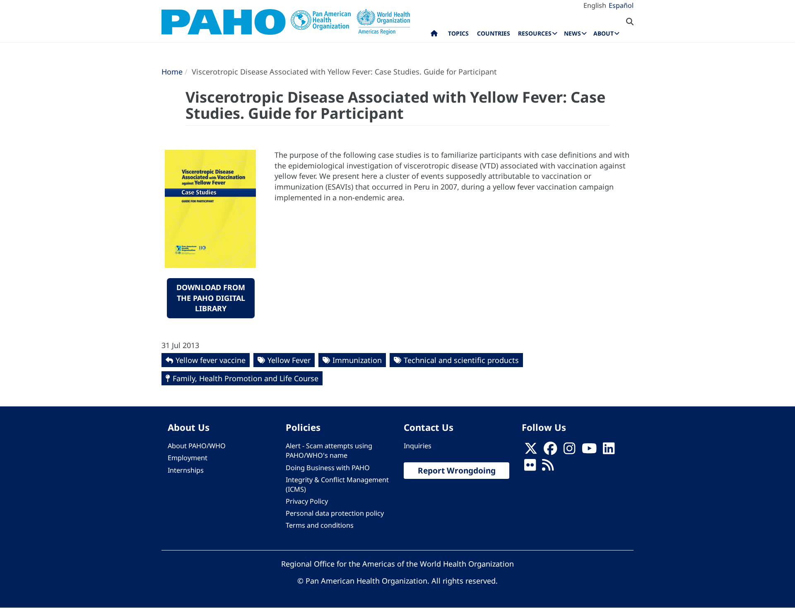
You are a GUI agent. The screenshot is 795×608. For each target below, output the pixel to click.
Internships (186, 470)
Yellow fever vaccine (211, 360)
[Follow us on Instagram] (569, 450)
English (594, 5)
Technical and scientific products (461, 360)
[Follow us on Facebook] (550, 450)
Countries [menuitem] (493, 33)
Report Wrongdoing (457, 470)
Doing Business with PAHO (328, 467)
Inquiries (417, 445)
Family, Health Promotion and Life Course (245, 378)
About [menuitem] (603, 33)
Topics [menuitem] (458, 33)
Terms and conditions (320, 525)
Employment (187, 457)
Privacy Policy (307, 501)
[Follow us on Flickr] (530, 467)
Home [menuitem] (434, 35)
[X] (530, 450)
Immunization (357, 360)
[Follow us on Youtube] (589, 450)
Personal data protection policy (335, 513)
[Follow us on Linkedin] (608, 450)
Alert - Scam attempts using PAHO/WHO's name (329, 450)
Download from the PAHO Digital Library (210, 297)
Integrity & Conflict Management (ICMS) (337, 484)
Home (172, 72)
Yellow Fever (289, 360)
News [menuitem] (572, 33)
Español (621, 5)
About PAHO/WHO (197, 445)
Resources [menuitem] (535, 33)
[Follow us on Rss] (548, 467)
